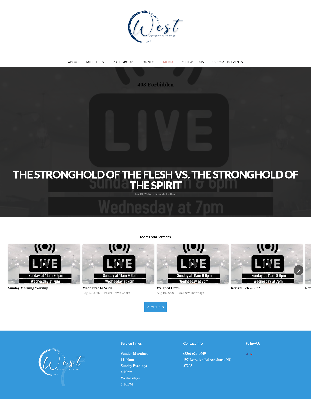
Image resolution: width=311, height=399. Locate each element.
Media (168, 62)
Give (202, 62)
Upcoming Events (227, 62)
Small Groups (122, 62)
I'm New (186, 62)
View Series (155, 307)
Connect (149, 62)
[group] (44, 270)
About (74, 62)
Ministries (95, 62)
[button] (298, 270)
